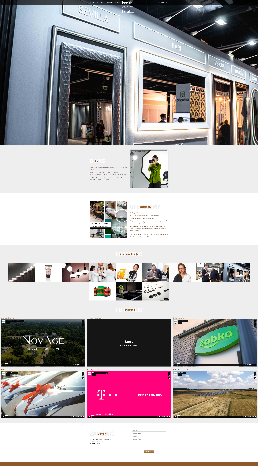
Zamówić (117, 2)
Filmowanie (110, 2)
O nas (97, 2)
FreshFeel (91, 2)
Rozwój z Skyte (166, 464)
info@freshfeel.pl (95, 443)
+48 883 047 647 (164, 2)
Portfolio (103, 2)
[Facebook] (91, 448)
